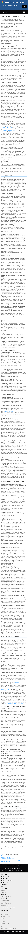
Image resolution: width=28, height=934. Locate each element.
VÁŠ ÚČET (10, 5)
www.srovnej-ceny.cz (6, 903)
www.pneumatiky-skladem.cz (8, 907)
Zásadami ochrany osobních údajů (10, 130)
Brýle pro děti (4, 882)
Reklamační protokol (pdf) (7, 861)
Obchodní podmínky (6, 896)
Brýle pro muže (5, 876)
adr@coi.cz (21, 683)
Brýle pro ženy (4, 878)
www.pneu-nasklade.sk (7, 908)
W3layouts (14, 933)
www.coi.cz (18, 682)
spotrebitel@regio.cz (6, 691)
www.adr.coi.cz (4, 683)
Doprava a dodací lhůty (6, 400)
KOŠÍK (15, 5)
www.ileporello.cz (5, 905)
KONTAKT (4, 7)
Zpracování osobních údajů (7, 858)
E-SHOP (4, 5)
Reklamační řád (5, 855)
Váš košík (3, 892)
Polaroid (3, 886)
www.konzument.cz (6, 689)
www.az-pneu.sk (5, 902)
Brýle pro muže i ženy (6, 880)
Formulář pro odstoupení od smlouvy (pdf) (11, 860)
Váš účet (3, 890)
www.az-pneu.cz (5, 900)
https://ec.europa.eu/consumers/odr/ (14, 703)
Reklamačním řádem (6, 112)
